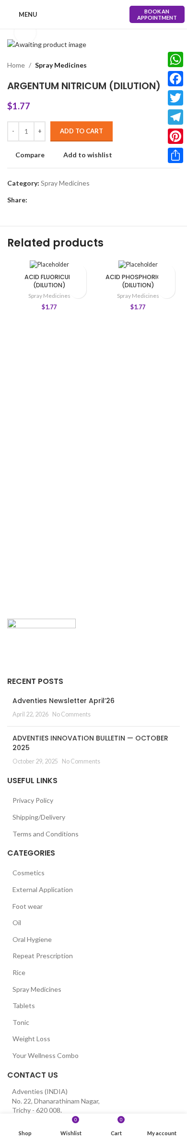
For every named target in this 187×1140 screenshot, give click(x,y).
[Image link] (41, 641)
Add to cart (81, 131)
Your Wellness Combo (45, 1055)
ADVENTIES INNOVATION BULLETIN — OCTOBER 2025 (90, 742)
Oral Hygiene (32, 939)
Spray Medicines (61, 65)
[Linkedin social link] (65, 200)
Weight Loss (31, 1038)
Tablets (23, 1005)
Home (16, 65)
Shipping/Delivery (38, 817)
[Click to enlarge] (25, 32)
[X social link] (43, 200)
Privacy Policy (32, 800)
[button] (78, 290)
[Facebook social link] (32, 200)
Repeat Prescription (42, 956)
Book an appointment (157, 14)
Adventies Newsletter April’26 (63, 700)
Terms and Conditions (45, 834)
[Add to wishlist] (78, 273)
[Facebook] (175, 78)
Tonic (20, 1022)
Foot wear (27, 906)
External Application (42, 889)
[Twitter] (175, 97)
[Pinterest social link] (54, 200)
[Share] (175, 155)
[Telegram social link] (76, 200)
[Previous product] (156, 65)
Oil (16, 922)
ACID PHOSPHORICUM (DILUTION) (138, 281)
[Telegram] (175, 117)
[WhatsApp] (175, 59)
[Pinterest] (175, 136)
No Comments (71, 714)
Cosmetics (28, 873)
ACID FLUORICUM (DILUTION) (49, 281)
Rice (18, 972)
